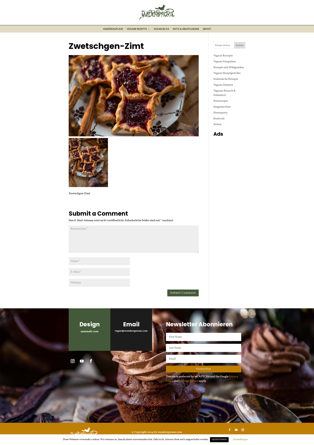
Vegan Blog (161, 29)
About (207, 29)
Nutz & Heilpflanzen (186, 29)
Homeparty (220, 113)
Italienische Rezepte (225, 79)
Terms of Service (188, 381)
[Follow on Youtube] (82, 361)
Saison (217, 124)
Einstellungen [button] (240, 439)
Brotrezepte (220, 101)
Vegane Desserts (223, 85)
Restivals (219, 118)
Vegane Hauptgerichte (227, 73)
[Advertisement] (229, 187)
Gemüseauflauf (113, 29)
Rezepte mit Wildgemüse (228, 67)
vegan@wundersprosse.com (131, 331)
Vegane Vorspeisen (224, 61)
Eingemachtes (222, 107)
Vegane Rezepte (137, 29)
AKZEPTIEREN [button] (219, 439)
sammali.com (89, 331)
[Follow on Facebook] (91, 361)
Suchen (240, 45)
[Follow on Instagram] (73, 361)
